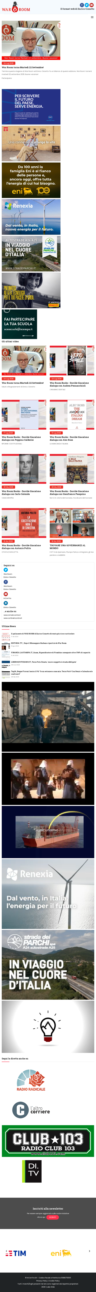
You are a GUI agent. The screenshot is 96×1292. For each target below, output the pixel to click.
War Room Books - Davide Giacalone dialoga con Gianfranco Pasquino (69, 492)
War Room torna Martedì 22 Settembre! (23, 67)
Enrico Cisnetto (10, 577)
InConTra (7, 598)
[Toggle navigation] (92, 17)
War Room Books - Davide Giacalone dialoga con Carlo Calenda (21, 492)
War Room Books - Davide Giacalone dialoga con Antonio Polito (21, 547)
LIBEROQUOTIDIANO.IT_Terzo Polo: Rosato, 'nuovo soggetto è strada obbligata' (43, 662)
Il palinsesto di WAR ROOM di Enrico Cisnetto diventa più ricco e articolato (42, 634)
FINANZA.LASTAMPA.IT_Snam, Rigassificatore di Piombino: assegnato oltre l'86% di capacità (50, 652)
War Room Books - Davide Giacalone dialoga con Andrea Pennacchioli (69, 384)
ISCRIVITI (52, 1217)
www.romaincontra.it (12, 615)
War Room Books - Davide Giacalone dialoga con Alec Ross (69, 438)
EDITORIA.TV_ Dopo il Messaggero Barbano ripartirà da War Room (38, 643)
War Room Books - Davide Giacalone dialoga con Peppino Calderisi (21, 438)
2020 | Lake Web (48, 1287)
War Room (8, 574)
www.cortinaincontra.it (13, 618)
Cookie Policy (54, 1281)
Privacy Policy (41, 1281)
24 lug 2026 (8, 63)
